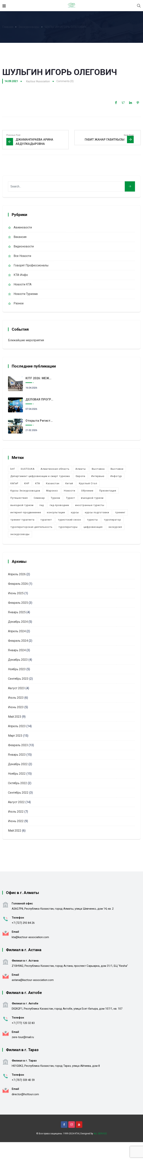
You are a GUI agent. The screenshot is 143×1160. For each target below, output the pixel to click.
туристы (92, 519)
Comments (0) (65, 81)
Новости (69, 490)
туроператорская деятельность (31, 527)
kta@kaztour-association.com (30, 937)
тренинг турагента (22, 519)
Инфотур (116, 476)
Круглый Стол (88, 483)
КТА (37, 483)
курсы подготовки (97, 512)
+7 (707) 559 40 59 (23, 1080)
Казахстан (52, 483)
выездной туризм (22, 505)
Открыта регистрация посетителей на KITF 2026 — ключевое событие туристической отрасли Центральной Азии (40, 420)
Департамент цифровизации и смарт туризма (40, 476)
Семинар (39, 498)
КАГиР (14, 483)
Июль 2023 (16, 697)
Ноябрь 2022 (17, 773)
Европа (80, 476)
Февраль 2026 (18, 583)
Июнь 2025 (16, 593)
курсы (75, 512)
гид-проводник (59, 505)
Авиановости (23, 227)
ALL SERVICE (100, 1133)
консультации (56, 512)
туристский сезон (69, 519)
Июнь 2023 (16, 707)
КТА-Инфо (21, 275)
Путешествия (19, 498)
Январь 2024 (17, 650)
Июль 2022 (16, 811)
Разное (19, 303)
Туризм (55, 498)
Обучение (87, 490)
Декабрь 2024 (18, 621)
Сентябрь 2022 (18, 792)
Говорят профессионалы (31, 265)
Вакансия (20, 237)
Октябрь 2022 (17, 783)
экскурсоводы (20, 534)
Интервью (97, 476)
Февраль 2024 (18, 640)
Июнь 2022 (16, 821)
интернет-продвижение (25, 512)
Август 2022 (16, 802)
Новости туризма (26, 294)
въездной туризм (92, 498)
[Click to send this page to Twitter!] (123, 103)
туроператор (112, 519)
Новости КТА (22, 284)
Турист (70, 498)
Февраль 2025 (18, 602)
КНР (26, 483)
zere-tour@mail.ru (23, 1037)
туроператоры (68, 527)
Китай (69, 483)
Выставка (98, 468)
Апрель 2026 (17, 574)
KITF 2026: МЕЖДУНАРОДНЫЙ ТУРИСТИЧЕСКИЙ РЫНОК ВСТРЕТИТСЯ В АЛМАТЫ (40, 378)
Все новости (22, 256)
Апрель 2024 (17, 631)
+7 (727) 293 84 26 (23, 923)
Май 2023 (14, 716)
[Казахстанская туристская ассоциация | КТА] (71, 5)
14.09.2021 (11, 81)
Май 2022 (14, 830)
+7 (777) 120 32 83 (23, 1023)
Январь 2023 (17, 754)
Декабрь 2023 (18, 659)
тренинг (120, 512)
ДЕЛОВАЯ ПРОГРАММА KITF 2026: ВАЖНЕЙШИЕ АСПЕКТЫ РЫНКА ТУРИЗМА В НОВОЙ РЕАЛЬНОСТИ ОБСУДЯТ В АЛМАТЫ (40, 399)
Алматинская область (55, 468)
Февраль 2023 (18, 745)
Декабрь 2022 (18, 764)
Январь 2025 (17, 612)
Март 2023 (15, 735)
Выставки (117, 468)
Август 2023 (16, 688)
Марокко (52, 490)
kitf (12, 468)
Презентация (107, 490)
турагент (46, 519)
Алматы (80, 468)
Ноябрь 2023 (17, 669)
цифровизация (93, 527)
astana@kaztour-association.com (33, 980)
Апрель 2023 (17, 726)
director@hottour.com (25, 1094)
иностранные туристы (89, 505)
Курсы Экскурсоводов (25, 490)
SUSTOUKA (28, 468)
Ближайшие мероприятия (26, 340)
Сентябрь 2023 (18, 678)
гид (41, 505)
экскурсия (115, 527)
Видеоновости (24, 246)
